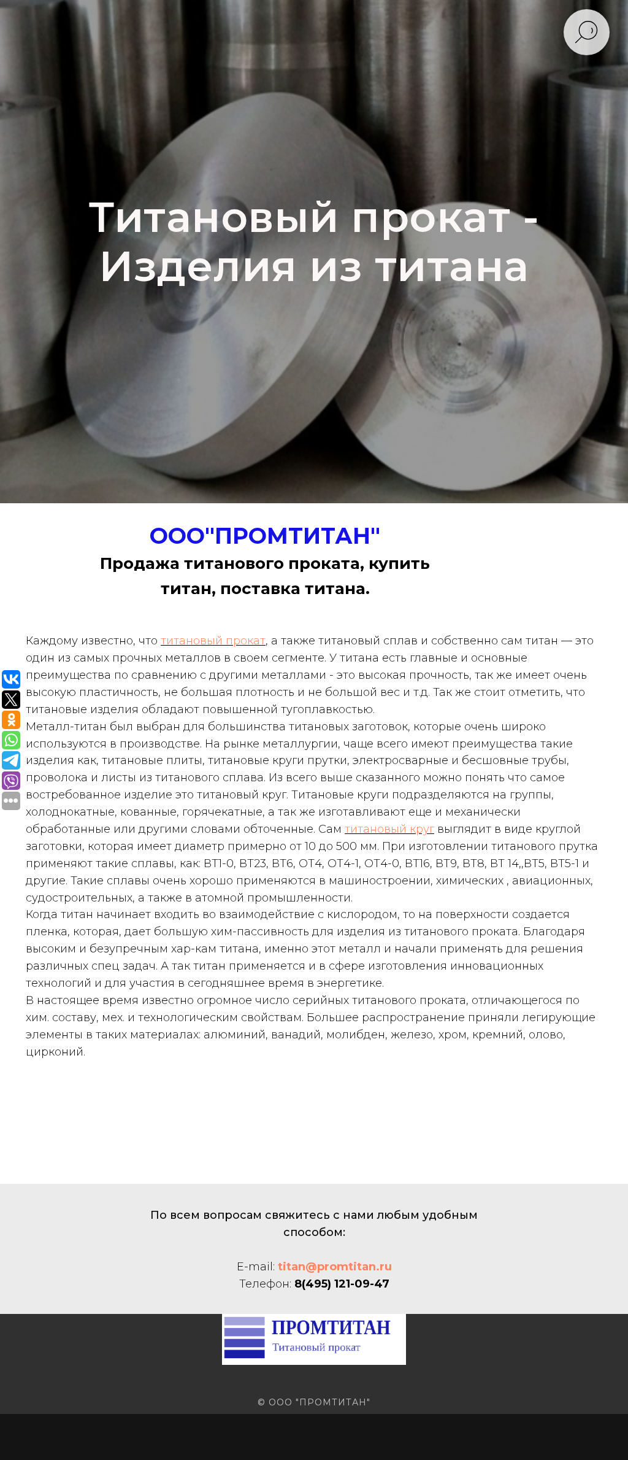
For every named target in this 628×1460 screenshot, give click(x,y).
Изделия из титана (314, 452)
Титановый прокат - (314, 403)
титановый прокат (213, 1014)
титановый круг (389, 1202)
